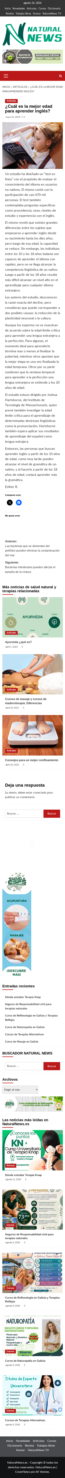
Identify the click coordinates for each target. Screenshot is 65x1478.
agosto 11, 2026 (13, 1179)
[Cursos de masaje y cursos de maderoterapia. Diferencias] (32, 674)
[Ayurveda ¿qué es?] (32, 617)
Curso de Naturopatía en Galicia (25, 1027)
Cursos (42, 8)
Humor (37, 13)
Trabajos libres (23, 13)
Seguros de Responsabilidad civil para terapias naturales (28, 1006)
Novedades (18, 8)
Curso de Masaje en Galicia (21, 1041)
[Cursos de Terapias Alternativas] (32, 1395)
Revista (10, 13)
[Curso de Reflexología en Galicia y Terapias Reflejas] (32, 1273)
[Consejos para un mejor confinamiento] (32, 735)
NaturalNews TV (52, 13)
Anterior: (32, 548)
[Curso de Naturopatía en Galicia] (32, 1336)
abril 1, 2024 (11, 647)
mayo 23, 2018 (13, 117)
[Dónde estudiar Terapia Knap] (32, 1150)
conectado (39, 792)
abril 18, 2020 (12, 765)
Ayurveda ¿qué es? (18, 642)
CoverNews (22, 1471)
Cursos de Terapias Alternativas (24, 1034)
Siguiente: (30, 567)
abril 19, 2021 (12, 708)
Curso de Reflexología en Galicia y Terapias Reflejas (31, 1017)
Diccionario (54, 8)
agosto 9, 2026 (12, 1242)
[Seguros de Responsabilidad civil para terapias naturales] (32, 1209)
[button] (6, 75)
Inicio (8, 8)
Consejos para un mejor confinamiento (31, 760)
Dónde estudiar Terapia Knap (23, 997)
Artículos (32, 8)
